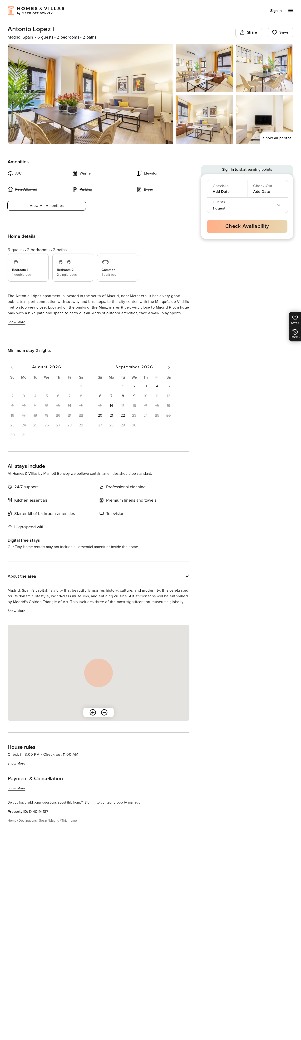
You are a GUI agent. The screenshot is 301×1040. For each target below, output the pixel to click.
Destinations (28, 821)
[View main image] (90, 94)
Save (283, 32)
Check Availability (247, 226)
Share (252, 32)
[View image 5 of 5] (264, 119)
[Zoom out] (104, 712)
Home (12, 821)
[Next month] (169, 367)
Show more (16, 322)
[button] (134, 386)
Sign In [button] (276, 10)
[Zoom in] (93, 712)
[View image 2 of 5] (204, 68)
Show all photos (277, 138)
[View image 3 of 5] (264, 68)
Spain (43, 821)
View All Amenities (47, 205)
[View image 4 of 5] (204, 119)
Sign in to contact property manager (113, 802)
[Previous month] (12, 367)
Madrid (54, 821)
